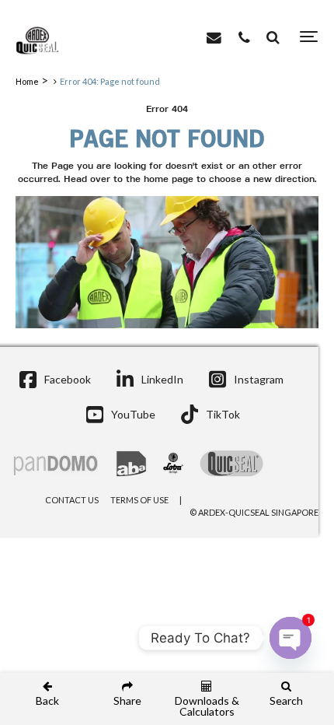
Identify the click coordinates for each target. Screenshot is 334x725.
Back (47, 700)
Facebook (67, 379)
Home (27, 81)
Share (127, 700)
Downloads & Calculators (207, 705)
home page (168, 179)
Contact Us (72, 500)
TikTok (223, 414)
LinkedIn (162, 379)
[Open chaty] (290, 638)
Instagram (259, 379)
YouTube (133, 414)
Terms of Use (139, 500)
